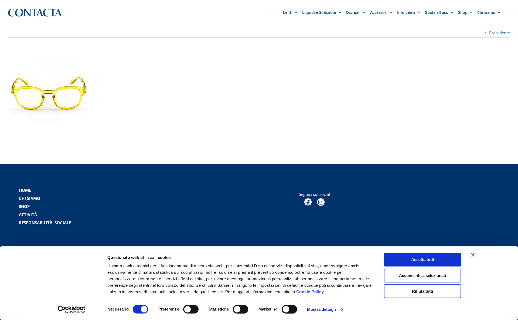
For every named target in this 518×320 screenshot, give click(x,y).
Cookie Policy (310, 291)
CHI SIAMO (29, 198)
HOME (25, 190)
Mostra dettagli (321, 309)
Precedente (499, 32)
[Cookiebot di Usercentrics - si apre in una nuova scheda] (71, 309)
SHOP (24, 206)
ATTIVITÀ (28, 214)
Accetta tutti (422, 259)
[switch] (191, 309)
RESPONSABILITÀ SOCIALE (45, 222)
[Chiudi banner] (473, 254)
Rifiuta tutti (422, 291)
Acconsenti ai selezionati (422, 275)
